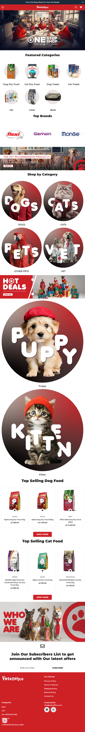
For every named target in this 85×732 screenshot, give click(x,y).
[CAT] (63, 201)
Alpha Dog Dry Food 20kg (42, 520)
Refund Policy (50, 692)
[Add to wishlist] (14, 501)
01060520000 (50, 703)
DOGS (21, 224)
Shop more (42, 534)
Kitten (42, 474)
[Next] (82, 30)
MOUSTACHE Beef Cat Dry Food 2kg (70, 581)
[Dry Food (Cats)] (32, 71)
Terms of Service (51, 685)
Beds (53, 110)
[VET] (11, 97)
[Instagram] (53, 709)
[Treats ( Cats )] (73, 71)
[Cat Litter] (32, 97)
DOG (4, 707)
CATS (63, 224)
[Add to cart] (15, 510)
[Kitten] (42, 430)
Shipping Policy (50, 689)
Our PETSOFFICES (9, 714)
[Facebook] (46, 709)
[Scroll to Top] (80, 719)
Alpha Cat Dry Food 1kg (42, 580)
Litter (32, 110)
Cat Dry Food (32, 84)
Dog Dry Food (11, 84)
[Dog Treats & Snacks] (53, 71)
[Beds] (53, 97)
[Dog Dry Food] (11, 71)
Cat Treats (73, 84)
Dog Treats (53, 84)
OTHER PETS (21, 271)
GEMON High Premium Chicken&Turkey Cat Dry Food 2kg (14, 582)
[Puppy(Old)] (42, 342)
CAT (3, 711)
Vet (11, 110)
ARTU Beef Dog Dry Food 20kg (70, 521)
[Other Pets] (22, 248)
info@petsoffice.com (53, 705)
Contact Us (49, 696)
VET (63, 271)
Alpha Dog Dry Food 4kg (14, 520)
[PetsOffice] (42, 7)
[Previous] (2, 30)
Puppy (42, 386)
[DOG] (22, 201)
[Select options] (70, 510)
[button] (80, 7)
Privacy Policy (50, 681)
